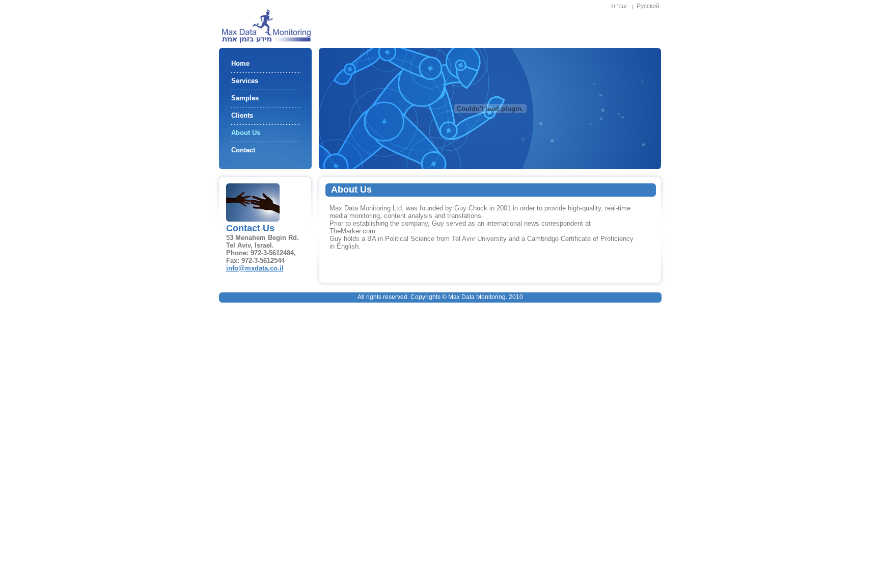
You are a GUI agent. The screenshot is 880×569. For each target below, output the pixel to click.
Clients (242, 115)
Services (244, 81)
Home (240, 63)
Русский (648, 6)
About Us (245, 133)
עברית (619, 6)
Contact (243, 150)
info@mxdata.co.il (255, 268)
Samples (245, 98)
